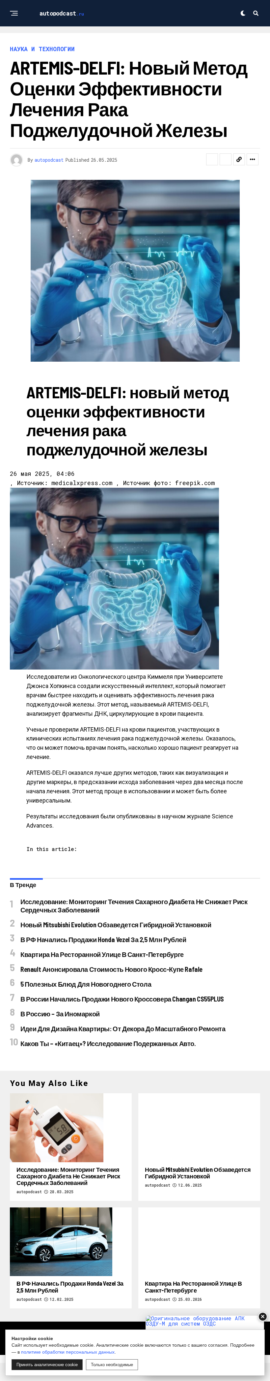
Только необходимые (112, 1364)
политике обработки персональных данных (68, 1352)
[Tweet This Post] (225, 159)
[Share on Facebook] (212, 159)
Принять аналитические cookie (47, 1364)
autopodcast (49, 160)
